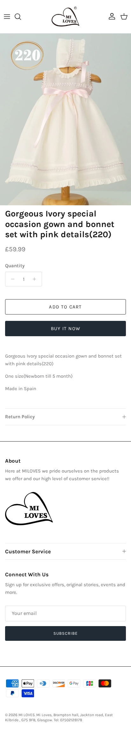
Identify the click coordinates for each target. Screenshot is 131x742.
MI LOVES (26, 715)
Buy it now (65, 328)
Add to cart (65, 307)
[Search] (21, 16)
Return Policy (20, 417)
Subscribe (65, 633)
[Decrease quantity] (11, 279)
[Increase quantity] (36, 279)
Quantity (14, 266)
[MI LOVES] (65, 16)
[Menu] (7, 17)
